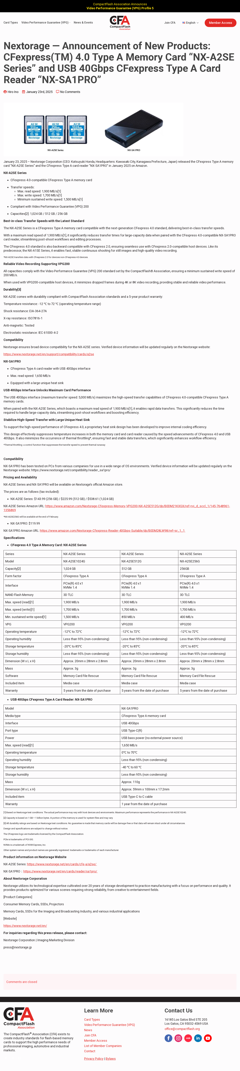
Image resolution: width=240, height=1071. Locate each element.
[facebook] (6, 1058)
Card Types (11, 22)
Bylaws (111, 1058)
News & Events (83, 22)
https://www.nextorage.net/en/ (25, 926)
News (88, 1030)
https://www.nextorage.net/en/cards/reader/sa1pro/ (60, 871)
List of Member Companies (103, 1046)
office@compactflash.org (182, 1029)
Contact (89, 1051)
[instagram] (19, 1058)
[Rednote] (188, 1038)
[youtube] (208, 1038)
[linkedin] (198, 1038)
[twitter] (12, 1058)
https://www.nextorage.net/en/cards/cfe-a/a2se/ (62, 864)
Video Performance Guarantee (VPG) (45, 22)
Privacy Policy (93, 1058)
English (190, 22)
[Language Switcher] (198, 23)
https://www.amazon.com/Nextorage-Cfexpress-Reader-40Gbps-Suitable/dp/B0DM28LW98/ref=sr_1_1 (112, 530)
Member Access (95, 1040)
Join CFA (169, 22)
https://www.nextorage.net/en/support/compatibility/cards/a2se (49, 354)
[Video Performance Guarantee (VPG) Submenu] (69, 22)
